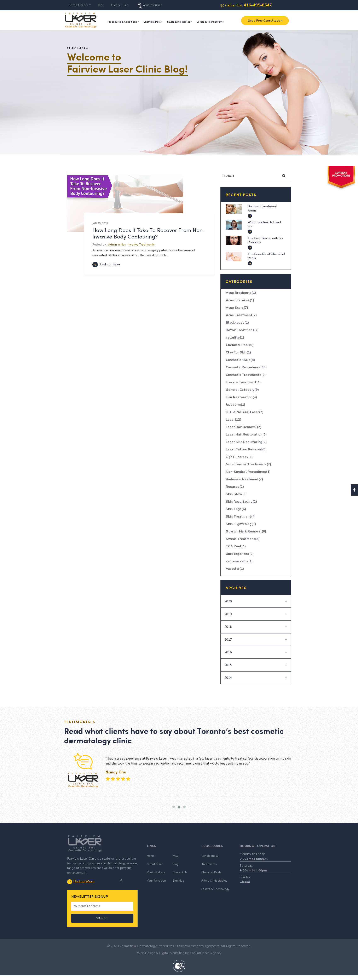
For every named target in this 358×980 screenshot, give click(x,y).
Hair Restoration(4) (241, 397)
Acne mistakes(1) (240, 300)
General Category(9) (242, 389)
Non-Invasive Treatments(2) (248, 464)
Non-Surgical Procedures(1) (248, 471)
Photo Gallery (78, 5)
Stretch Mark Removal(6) (246, 531)
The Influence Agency (205, 953)
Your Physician (152, 5)
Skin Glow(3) (236, 494)
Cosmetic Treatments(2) (246, 375)
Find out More (110, 264)
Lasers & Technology (209, 21)
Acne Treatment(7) (241, 315)
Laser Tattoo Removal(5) (246, 449)
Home (151, 856)
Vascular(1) (235, 568)
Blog (101, 5)
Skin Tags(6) (236, 509)
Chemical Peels (211, 872)
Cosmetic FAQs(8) (240, 360)
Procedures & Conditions (122, 21)
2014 (228, 678)
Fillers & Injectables (178, 21)
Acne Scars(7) (237, 307)
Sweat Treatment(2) (243, 539)
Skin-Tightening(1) (241, 524)
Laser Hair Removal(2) (243, 427)
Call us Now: (248, 5)
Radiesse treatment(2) (244, 479)
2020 (228, 601)
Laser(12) (233, 419)
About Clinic (155, 864)
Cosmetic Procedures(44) (246, 367)
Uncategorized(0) (240, 554)
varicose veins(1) (239, 561)
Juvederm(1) (235, 404)
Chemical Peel (152, 21)
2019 (228, 614)
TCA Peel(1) (236, 546)
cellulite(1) (235, 337)
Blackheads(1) (237, 322)
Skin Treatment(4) (241, 516)
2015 (228, 665)
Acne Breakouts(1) (241, 292)
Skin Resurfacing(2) (241, 501)
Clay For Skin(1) (238, 352)
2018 (228, 627)
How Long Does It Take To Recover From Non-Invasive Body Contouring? (148, 233)
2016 (228, 652)
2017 (228, 640)
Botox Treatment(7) (242, 330)
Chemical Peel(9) (240, 345)
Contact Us (118, 5)
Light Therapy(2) (239, 457)
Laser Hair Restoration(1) (246, 434)
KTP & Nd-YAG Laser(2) (245, 412)
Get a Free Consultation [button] (265, 21)
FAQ (175, 856)
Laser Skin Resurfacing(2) (246, 442)
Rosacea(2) (235, 486)
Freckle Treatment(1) (243, 382)
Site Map (178, 881)
